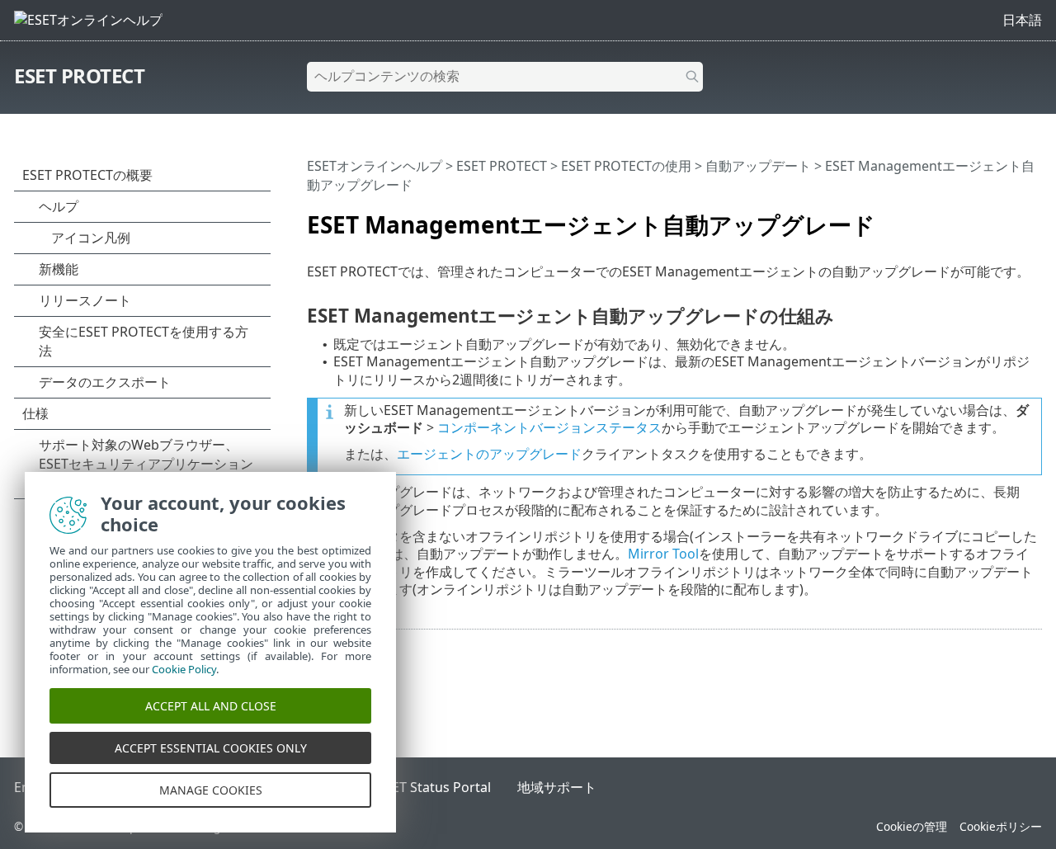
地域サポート (556, 787)
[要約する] (1033, 218)
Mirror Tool (663, 554)
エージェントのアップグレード (489, 454)
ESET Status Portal (434, 787)
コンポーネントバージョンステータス (549, 427)
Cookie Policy (184, 669)
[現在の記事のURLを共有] (983, 218)
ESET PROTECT (79, 75)
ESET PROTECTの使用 (626, 166)
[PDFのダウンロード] (1008, 218)
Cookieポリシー (1000, 826)
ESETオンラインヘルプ (374, 166)
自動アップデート (758, 166)
